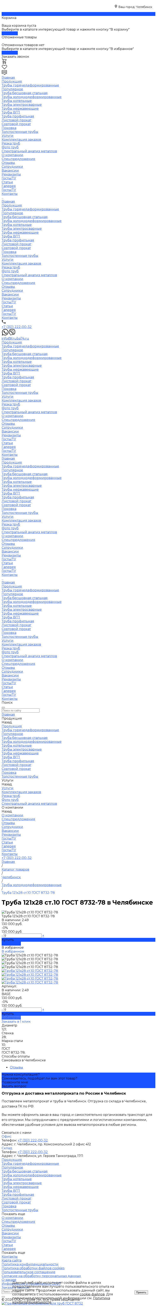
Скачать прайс (14, 14)
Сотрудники (12, 167)
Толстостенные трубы (20, 132)
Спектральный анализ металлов (29, 151)
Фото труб (10, 147)
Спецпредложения (18, 159)
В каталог (10, 33)
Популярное (12, 89)
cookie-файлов (92, 1294)
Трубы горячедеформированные (30, 85)
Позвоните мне (15, 1082)
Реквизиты (11, 174)
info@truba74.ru (15, 338)
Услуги (7, 260)
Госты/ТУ (9, 178)
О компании (12, 279)
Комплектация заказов (21, 139)
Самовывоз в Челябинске (24, 1060)
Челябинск (144, 7)
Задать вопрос (14, 1086)
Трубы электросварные (22, 105)
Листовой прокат (16, 120)
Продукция (12, 205)
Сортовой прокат (16, 124)
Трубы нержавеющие (20, 108)
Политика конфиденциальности (30, 1264)
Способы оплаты (16, 1056)
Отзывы (8, 163)
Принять (141, 1292)
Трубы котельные (17, 101)
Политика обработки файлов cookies (33, 1268)
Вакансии (10, 170)
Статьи (7, 182)
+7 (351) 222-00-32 (17, 327)
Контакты (10, 318)
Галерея (9, 186)
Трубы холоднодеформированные (32, 97)
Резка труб (11, 143)
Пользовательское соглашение (28, 1272)
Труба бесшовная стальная (25, 93)
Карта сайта (11, 1260)
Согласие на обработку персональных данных (41, 1276)
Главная (8, 201)
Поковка (9, 128)
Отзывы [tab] (16, 1067)
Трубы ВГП (11, 112)
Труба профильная (18, 116)
